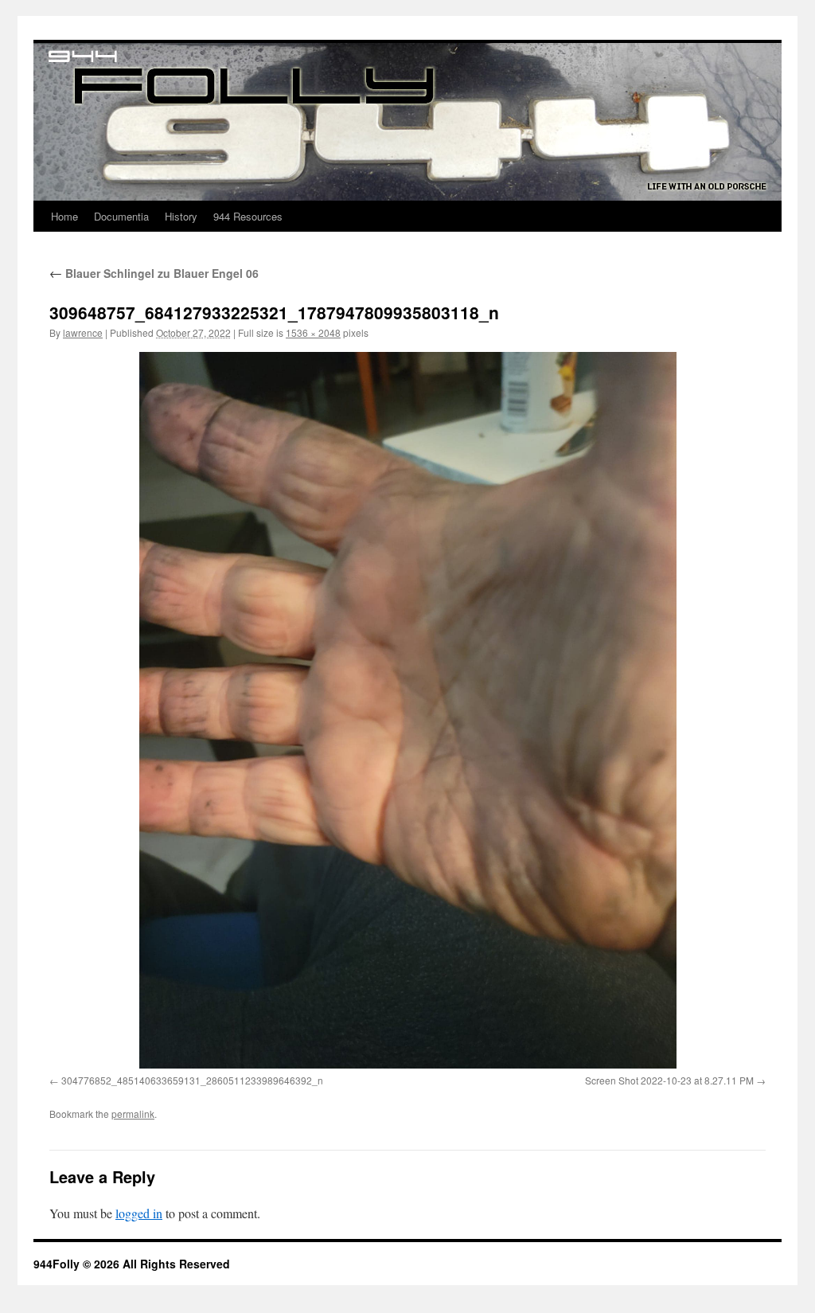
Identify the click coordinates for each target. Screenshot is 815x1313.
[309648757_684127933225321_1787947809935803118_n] (407, 710)
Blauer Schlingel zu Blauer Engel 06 (154, 273)
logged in (138, 1213)
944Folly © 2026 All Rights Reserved (131, 1264)
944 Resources (248, 216)
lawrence (83, 332)
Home (64, 216)
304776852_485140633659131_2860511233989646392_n (192, 1080)
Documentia (121, 216)
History (181, 216)
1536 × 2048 (313, 332)
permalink (132, 1113)
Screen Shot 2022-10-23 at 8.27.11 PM (669, 1080)
